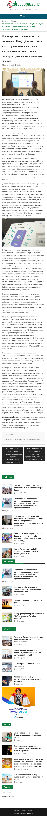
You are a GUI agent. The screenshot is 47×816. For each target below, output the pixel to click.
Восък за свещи (8, 796)
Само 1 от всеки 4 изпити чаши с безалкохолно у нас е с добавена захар (27, 735)
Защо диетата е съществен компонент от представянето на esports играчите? (27, 748)
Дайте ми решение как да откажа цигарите (28, 601)
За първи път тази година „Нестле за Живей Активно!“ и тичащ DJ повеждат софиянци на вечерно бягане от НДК (29, 537)
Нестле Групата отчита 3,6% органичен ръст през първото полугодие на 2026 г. (26, 551)
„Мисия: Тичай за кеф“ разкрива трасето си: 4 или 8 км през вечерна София (28, 487)
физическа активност (33, 439)
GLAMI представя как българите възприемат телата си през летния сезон (28, 776)
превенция (17, 439)
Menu (24, 16)
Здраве (10, 435)
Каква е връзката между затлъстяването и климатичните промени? (27, 679)
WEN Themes (29, 813)
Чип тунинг (6, 792)
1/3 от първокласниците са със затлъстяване (27, 664)
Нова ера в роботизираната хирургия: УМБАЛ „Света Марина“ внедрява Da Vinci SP (28, 589)
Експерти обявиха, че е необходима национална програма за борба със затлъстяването (29, 639)
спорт (23, 439)
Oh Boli (19, 65)
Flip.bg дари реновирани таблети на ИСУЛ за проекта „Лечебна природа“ (29, 615)
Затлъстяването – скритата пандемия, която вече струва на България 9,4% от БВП (27, 652)
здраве (9, 439)
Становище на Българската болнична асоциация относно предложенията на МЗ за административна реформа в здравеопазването (26, 503)
